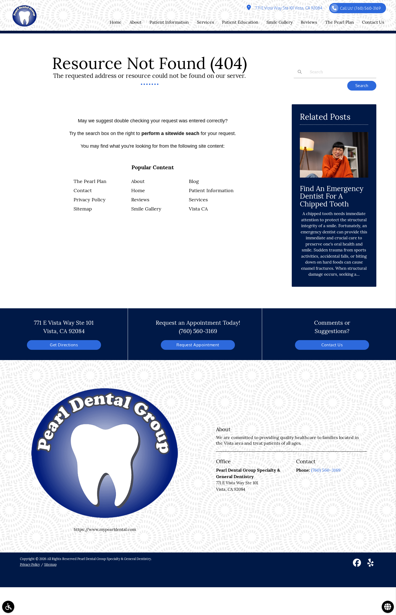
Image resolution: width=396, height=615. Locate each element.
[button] (8, 607)
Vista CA (198, 209)
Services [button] (205, 22)
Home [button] (115, 22)
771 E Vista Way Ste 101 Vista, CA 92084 (287, 8)
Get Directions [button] (64, 344)
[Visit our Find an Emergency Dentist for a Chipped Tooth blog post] (334, 178)
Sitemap (83, 209)
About (138, 181)
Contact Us (332, 344)
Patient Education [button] (240, 22)
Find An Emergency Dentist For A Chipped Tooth (331, 196)
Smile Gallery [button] (279, 22)
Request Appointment (197, 344)
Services (198, 199)
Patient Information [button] (169, 22)
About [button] (135, 22)
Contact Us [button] (373, 22)
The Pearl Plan (90, 181)
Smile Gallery (146, 209)
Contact (83, 190)
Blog (194, 181)
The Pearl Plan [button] (339, 22)
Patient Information (211, 190)
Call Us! (360, 8)
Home (138, 190)
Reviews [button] (309, 22)
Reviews (140, 199)
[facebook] (357, 563)
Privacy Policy (90, 199)
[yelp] (370, 563)
